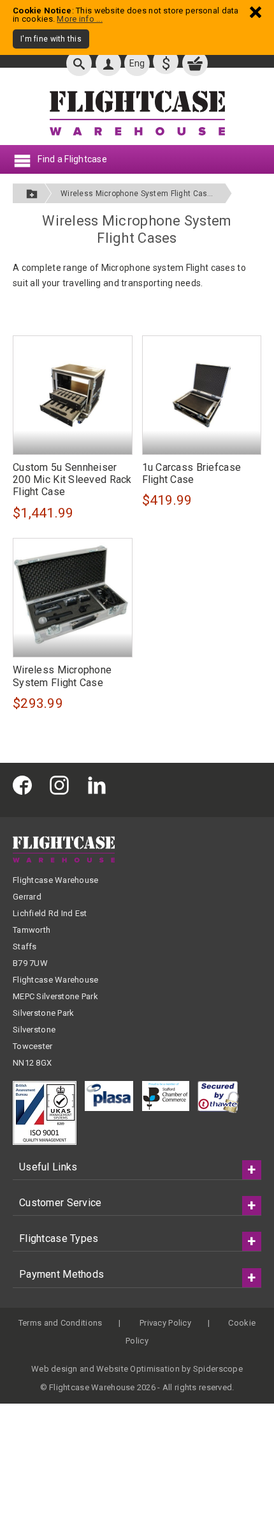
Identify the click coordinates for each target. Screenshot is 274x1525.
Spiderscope (218, 1369)
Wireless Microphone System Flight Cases (139, 193)
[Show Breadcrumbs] (32, 193)
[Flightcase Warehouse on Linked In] (100, 785)
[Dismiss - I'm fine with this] (255, 12)
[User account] (108, 63)
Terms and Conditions (60, 1323)
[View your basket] (195, 63)
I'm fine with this (51, 38)
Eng (137, 63)
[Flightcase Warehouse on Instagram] (62, 785)
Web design (54, 1369)
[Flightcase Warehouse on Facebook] (25, 785)
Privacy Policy (165, 1323)
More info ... (80, 19)
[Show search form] (79, 63)
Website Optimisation (138, 1369)
